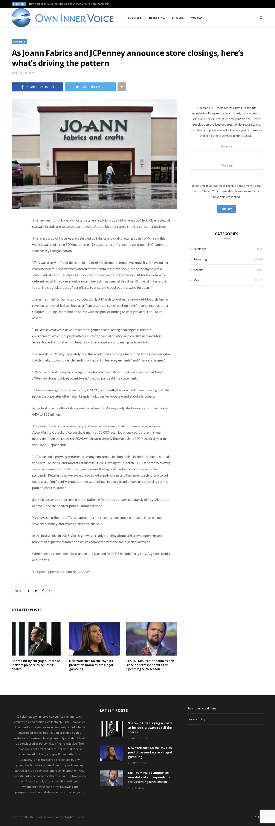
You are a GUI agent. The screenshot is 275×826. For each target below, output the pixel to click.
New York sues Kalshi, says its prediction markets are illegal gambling (68, 3)
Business (134, 18)
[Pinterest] (16, 255)
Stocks (178, 18)
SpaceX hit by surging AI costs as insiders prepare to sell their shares (36, 665)
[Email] (16, 266)
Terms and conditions (201, 708)
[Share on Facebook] (16, 233)
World (196, 18)
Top (260, 816)
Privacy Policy (196, 719)
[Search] (260, 17)
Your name (226, 146)
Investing (157, 18)
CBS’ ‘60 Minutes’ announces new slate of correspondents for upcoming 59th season (150, 665)
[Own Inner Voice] (62, 17)
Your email (226, 165)
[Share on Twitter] (16, 244)
